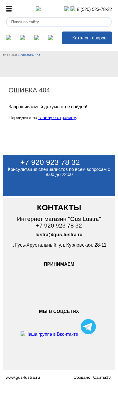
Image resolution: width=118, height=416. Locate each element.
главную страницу (57, 117)
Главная (10, 55)
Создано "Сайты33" (93, 377)
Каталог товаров (89, 37)
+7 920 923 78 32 (50, 162)
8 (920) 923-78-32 (94, 9)
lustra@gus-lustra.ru (59, 234)
